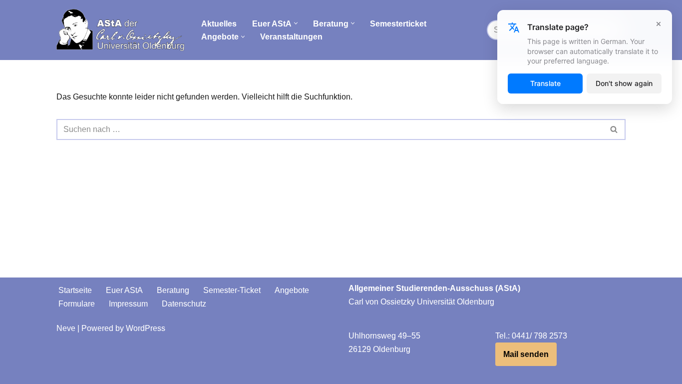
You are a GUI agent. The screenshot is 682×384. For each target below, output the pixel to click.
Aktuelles (219, 24)
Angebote (292, 290)
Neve (65, 328)
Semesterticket (398, 24)
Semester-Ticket (232, 290)
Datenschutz (184, 304)
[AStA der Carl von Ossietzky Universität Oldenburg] (120, 30)
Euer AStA (124, 290)
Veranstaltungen (291, 36)
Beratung (173, 290)
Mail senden (526, 354)
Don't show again (624, 83)
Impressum (128, 304)
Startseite (75, 290)
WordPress (145, 328)
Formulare (76, 304)
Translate (545, 83)
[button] (296, 23)
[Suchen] (614, 129)
